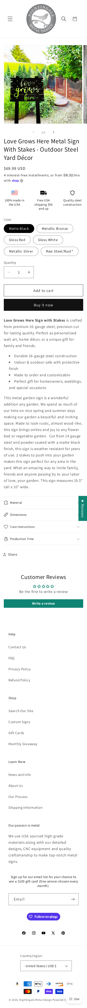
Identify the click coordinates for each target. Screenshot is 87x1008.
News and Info (19, 774)
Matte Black (19, 228)
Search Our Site (20, 710)
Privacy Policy (19, 669)
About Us (15, 785)
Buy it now (43, 305)
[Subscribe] (72, 899)
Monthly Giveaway (23, 744)
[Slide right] (53, 132)
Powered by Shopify (65, 1000)
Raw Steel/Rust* (59, 251)
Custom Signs (19, 721)
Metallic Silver (21, 251)
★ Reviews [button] (82, 508)
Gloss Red (17, 239)
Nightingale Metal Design (35, 1000)
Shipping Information (25, 807)
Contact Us (17, 647)
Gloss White (48, 239)
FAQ (11, 658)
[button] (10, 19)
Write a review (43, 603)
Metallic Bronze (55, 228)
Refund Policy (19, 680)
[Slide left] (33, 132)
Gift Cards (16, 733)
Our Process (18, 796)
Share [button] (12, 554)
